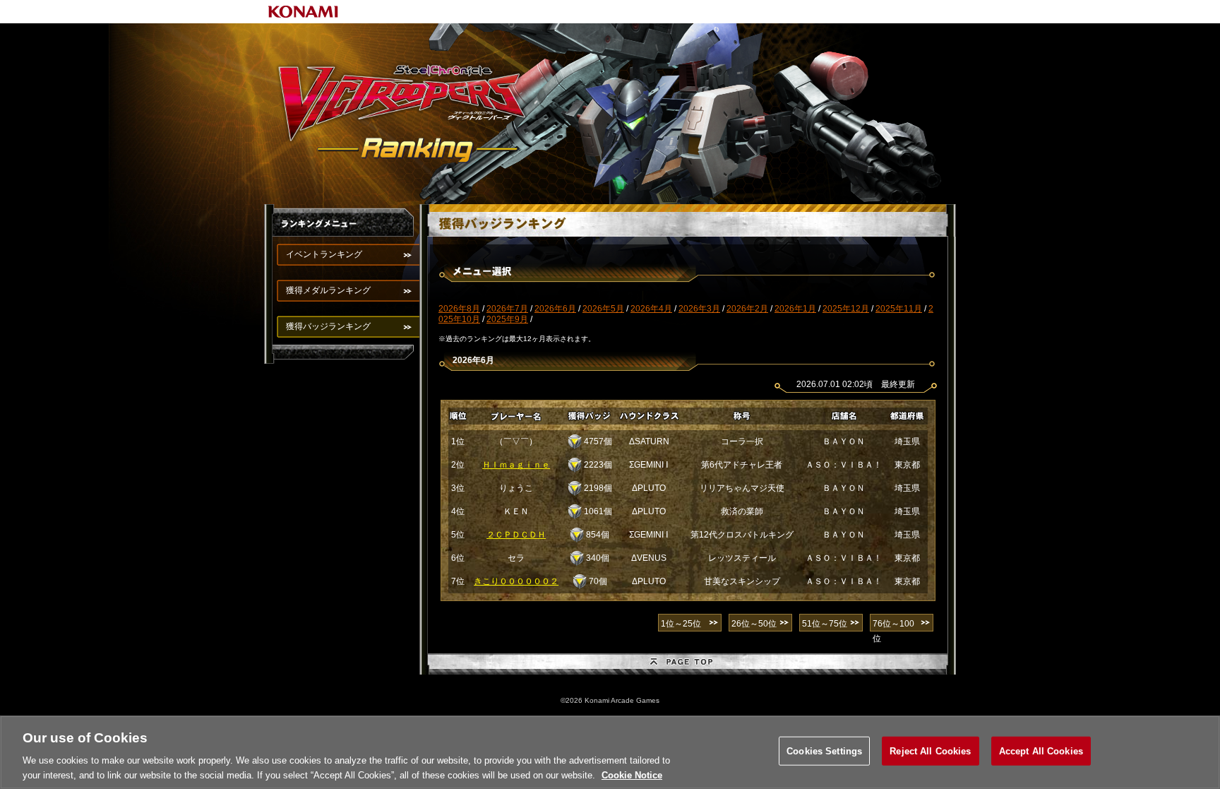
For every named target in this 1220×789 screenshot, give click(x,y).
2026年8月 (459, 309)
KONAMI (303, 11)
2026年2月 (747, 309)
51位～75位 (824, 624)
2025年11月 (898, 309)
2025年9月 (507, 319)
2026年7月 (507, 309)
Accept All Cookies (1041, 751)
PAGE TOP (687, 664)
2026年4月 (651, 309)
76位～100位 (893, 625)
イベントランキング (324, 254)
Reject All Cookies (930, 751)
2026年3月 (699, 309)
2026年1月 (795, 309)
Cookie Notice (632, 774)
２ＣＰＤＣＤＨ (516, 535)
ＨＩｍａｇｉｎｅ (516, 465)
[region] (610, 752)
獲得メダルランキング (328, 290)
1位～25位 (681, 624)
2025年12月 (846, 309)
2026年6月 (555, 309)
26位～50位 (754, 624)
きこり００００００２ (516, 581)
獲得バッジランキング (328, 326)
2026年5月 (603, 309)
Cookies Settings (824, 751)
